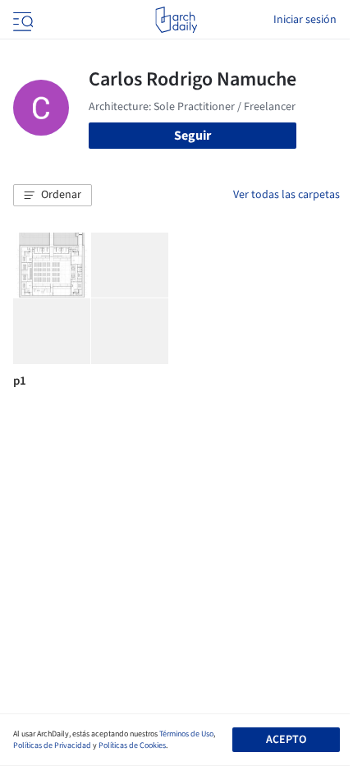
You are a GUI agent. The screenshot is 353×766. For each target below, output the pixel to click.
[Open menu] (21, 19)
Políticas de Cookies (132, 745)
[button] (52, 195)
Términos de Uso (186, 734)
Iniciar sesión (305, 19)
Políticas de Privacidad (52, 745)
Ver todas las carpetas (286, 195)
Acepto (286, 739)
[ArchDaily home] (176, 20)
